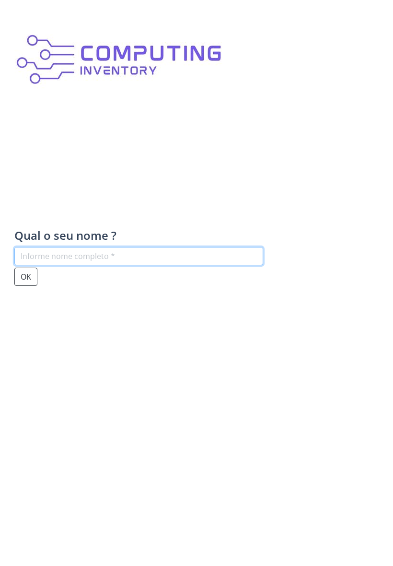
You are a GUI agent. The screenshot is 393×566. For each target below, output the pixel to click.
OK (26, 276)
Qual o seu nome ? (65, 235)
